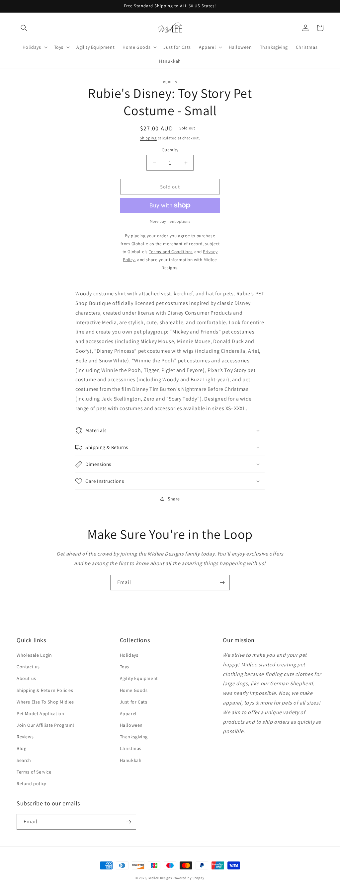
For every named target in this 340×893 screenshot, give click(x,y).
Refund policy (31, 783)
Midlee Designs (160, 878)
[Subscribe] (222, 582)
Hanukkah (131, 760)
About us (26, 678)
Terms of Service (34, 772)
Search (24, 760)
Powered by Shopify (189, 878)
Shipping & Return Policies (45, 690)
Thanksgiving (134, 737)
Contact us (28, 667)
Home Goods (134, 690)
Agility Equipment (139, 678)
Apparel (128, 713)
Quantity (170, 150)
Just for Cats (133, 702)
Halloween (131, 725)
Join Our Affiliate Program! (45, 725)
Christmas (130, 748)
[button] (24, 28)
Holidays (129, 655)
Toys (124, 667)
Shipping (148, 137)
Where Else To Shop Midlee (45, 702)
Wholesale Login (34, 655)
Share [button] (174, 499)
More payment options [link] (170, 221)
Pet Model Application (40, 713)
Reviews (25, 737)
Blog (21, 748)
